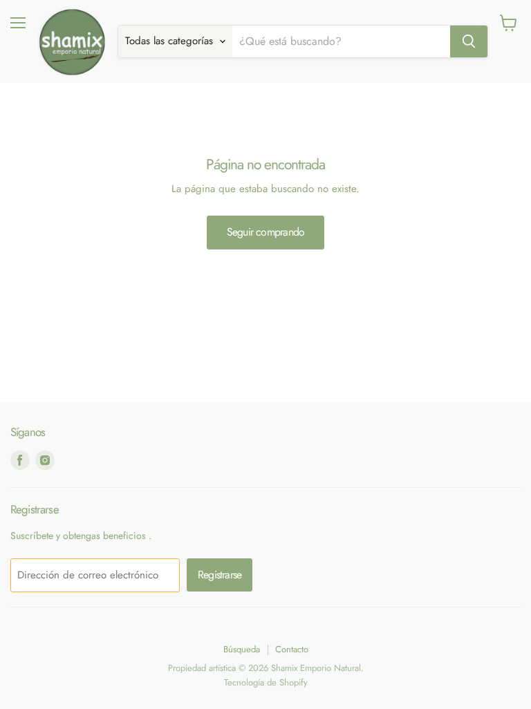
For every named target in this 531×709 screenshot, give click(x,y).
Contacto (291, 649)
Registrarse (219, 575)
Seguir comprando (265, 232)
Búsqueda (241, 649)
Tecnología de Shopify (266, 682)
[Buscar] (468, 41)
